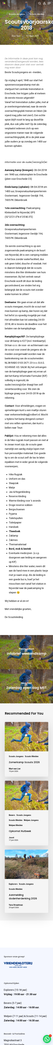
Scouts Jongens (17, 14)
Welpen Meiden (16, 825)
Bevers (12, 815)
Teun (18, 36)
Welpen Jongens (31, 820)
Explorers (13, 884)
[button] (47, 1039)
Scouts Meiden (36, 14)
